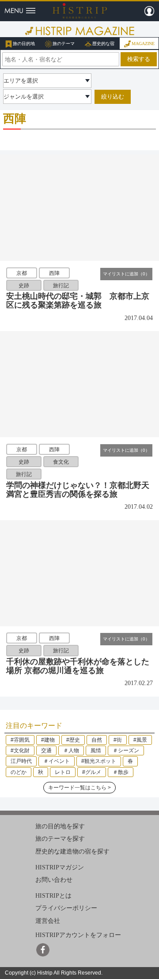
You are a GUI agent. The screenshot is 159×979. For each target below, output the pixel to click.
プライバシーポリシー (66, 908)
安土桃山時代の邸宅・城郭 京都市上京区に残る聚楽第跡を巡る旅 (77, 300)
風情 (96, 750)
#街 (118, 740)
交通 (46, 750)
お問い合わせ (53, 879)
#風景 (140, 740)
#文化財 (20, 750)
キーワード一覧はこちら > (79, 788)
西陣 (54, 273)
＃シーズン (126, 750)
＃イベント (56, 761)
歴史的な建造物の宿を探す (72, 851)
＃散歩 (121, 772)
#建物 (48, 740)
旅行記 (61, 285)
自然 (96, 740)
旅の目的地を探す (60, 826)
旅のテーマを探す (60, 838)
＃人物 (71, 750)
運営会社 (47, 921)
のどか (18, 772)
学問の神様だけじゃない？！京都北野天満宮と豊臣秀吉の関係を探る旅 (77, 490)
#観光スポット (98, 761)
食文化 (61, 462)
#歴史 (73, 740)
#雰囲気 (20, 740)
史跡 (24, 285)
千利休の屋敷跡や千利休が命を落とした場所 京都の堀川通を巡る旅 (77, 666)
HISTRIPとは (53, 895)
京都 (21, 273)
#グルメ (91, 772)
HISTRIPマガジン (59, 867)
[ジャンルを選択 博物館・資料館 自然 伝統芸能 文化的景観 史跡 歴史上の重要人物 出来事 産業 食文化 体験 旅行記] (47, 96)
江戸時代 (21, 761)
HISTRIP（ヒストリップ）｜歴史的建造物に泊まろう (80, 10)
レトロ (63, 772)
